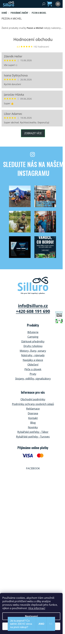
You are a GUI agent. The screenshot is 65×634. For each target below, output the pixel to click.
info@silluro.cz (33, 305)
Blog (33, 422)
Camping (32, 336)
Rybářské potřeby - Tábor (32, 432)
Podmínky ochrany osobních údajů (33, 404)
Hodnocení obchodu (33, 39)
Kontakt (33, 418)
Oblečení (32, 364)
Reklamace (33, 408)
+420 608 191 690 (33, 311)
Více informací (36, 608)
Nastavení (31, 616)
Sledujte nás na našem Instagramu (33, 168)
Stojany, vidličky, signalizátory (33, 378)
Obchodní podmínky (33, 399)
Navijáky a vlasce (33, 360)
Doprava (33, 413)
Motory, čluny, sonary (33, 350)
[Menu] (58, 4)
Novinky (33, 427)
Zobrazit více (33, 133)
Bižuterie (32, 332)
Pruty (33, 374)
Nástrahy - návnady (33, 355)
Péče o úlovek (32, 369)
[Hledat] (44, 4)
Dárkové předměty (32, 341)
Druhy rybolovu (33, 346)
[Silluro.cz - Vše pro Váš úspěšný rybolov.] (33, 285)
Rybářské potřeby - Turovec (33, 436)
